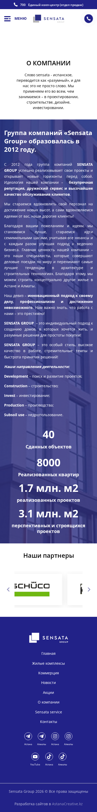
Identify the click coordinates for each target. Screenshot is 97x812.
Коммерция (48, 672)
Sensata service (48, 711)
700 (23, 5)
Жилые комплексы (48, 663)
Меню (20, 18)
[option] (53, 589)
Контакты (48, 721)
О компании (48, 702)
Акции (48, 692)
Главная (48, 653)
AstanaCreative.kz (67, 803)
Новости (48, 682)
